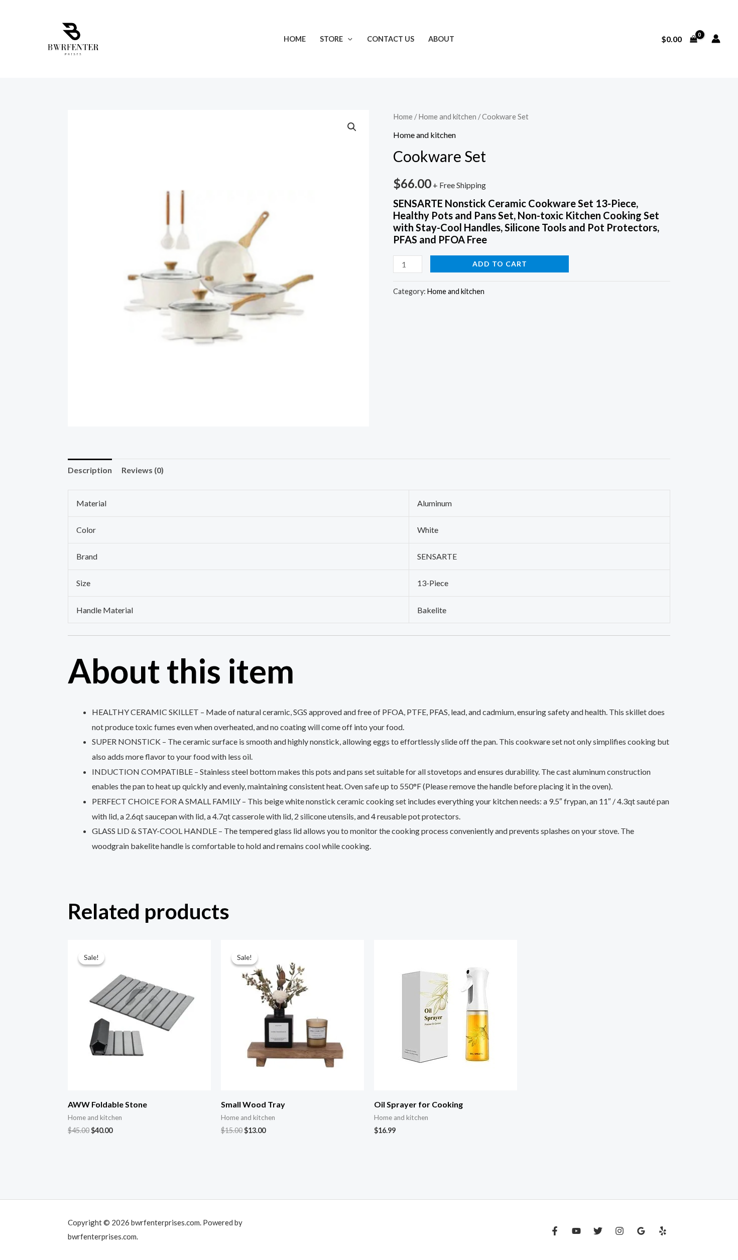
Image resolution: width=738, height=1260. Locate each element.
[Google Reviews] (641, 1230)
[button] (347, 39)
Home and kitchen (447, 116)
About (441, 39)
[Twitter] (597, 1230)
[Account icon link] (715, 38)
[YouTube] (576, 1230)
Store (331, 39)
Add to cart (499, 263)
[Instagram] (619, 1230)
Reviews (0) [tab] (142, 470)
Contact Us (390, 39)
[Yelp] (662, 1230)
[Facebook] (554, 1230)
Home (295, 39)
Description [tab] (90, 470)
